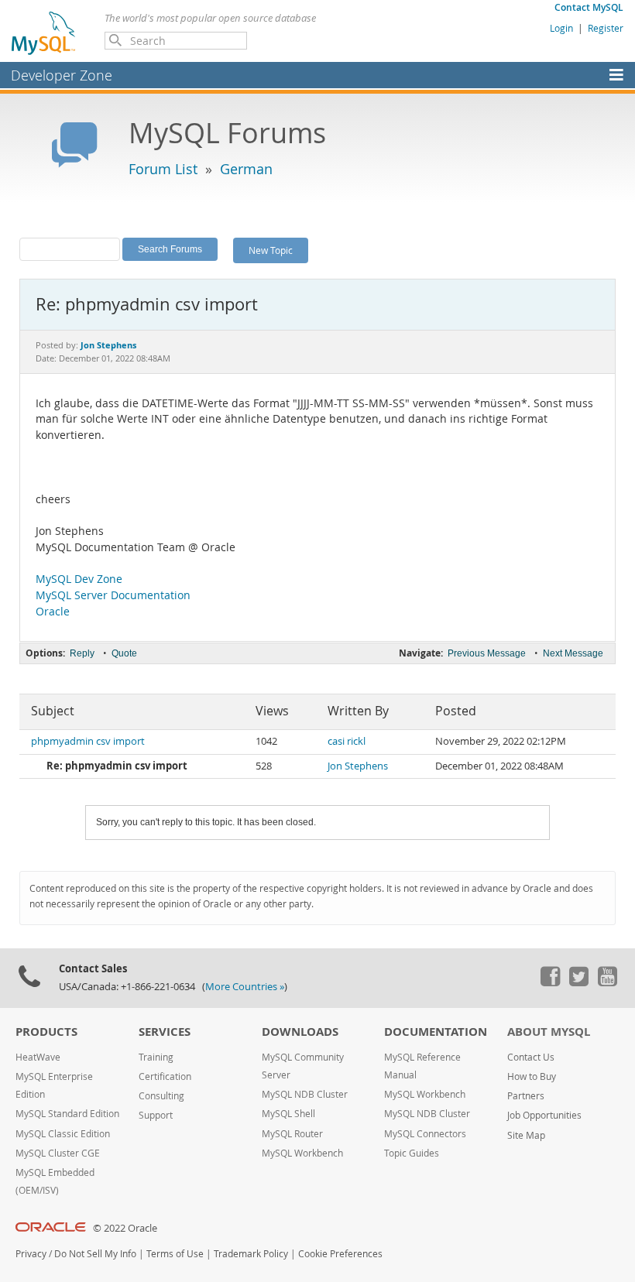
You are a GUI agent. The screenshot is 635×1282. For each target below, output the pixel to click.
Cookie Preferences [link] (340, 1254)
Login (561, 28)
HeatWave (37, 1057)
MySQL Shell (288, 1113)
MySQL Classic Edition (62, 1134)
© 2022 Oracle (125, 1228)
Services (164, 1031)
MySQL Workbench (302, 1153)
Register (605, 28)
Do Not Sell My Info (95, 1254)
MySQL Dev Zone (79, 579)
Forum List (163, 168)
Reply (82, 653)
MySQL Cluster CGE (57, 1153)
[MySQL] (44, 32)
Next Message (573, 653)
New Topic (271, 250)
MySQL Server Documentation (113, 595)
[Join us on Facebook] (549, 982)
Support (156, 1115)
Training (156, 1057)
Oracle (53, 612)
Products (46, 1031)
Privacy (30, 1254)
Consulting (161, 1096)
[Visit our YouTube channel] (607, 982)
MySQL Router (292, 1134)
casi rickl (347, 741)
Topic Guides (411, 1153)
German (246, 168)
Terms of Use (175, 1254)
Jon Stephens (358, 766)
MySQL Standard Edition (67, 1113)
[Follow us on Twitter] (578, 982)
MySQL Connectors (425, 1134)
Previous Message (487, 653)
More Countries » (244, 986)
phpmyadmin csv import (88, 741)
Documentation (435, 1031)
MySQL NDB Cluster (305, 1094)
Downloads (300, 1031)
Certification (165, 1076)
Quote (124, 653)
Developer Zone (61, 75)
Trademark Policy (251, 1254)
